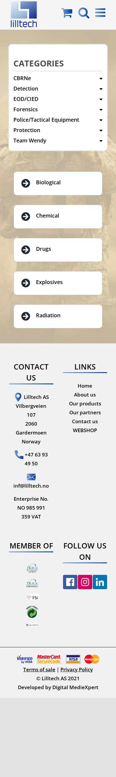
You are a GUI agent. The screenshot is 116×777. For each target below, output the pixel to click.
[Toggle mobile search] (83, 12)
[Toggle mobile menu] (101, 12)
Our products (85, 403)
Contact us (85, 421)
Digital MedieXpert (75, 687)
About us (85, 394)
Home (85, 385)
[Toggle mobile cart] (66, 12)
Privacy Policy (76, 669)
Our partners (85, 412)
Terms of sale (39, 669)
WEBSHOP (85, 430)
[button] (58, 78)
